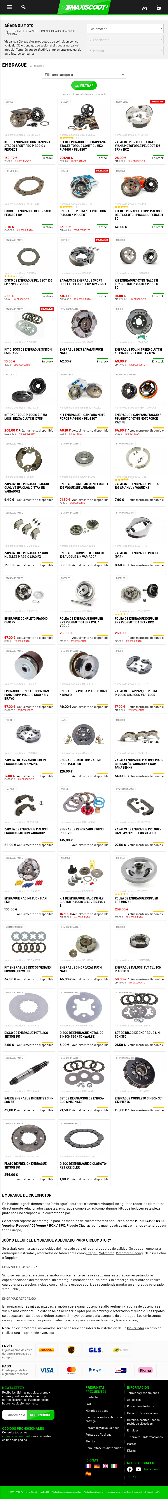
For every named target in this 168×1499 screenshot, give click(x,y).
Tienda (90, 1441)
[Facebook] (130, 1469)
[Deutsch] (97, 1466)
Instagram (151, 1469)
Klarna (131, 1450)
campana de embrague (118, 1315)
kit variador (135, 1328)
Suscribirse (40, 1415)
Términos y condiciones (143, 1393)
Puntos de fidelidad (99, 1434)
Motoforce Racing (129, 1253)
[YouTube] (138, 1469)
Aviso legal (134, 1399)
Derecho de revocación (142, 1413)
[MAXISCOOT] (84, 7)
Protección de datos (140, 1406)
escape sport (81, 1284)
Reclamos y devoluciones (102, 1427)
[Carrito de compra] (159, 7)
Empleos (133, 1430)
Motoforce (106, 1253)
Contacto (92, 1397)
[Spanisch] (88, 1474)
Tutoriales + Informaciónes (145, 1437)
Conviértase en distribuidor (104, 1448)
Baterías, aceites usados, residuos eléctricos (144, 1421)
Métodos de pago (97, 1410)
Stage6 (91, 1253)
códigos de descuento (17, 1436)
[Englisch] (105, 1466)
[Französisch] (88, 1466)
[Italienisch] (114, 1466)
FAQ (88, 1404)
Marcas (131, 1443)
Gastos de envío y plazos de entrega (104, 1419)
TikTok (131, 1477)
